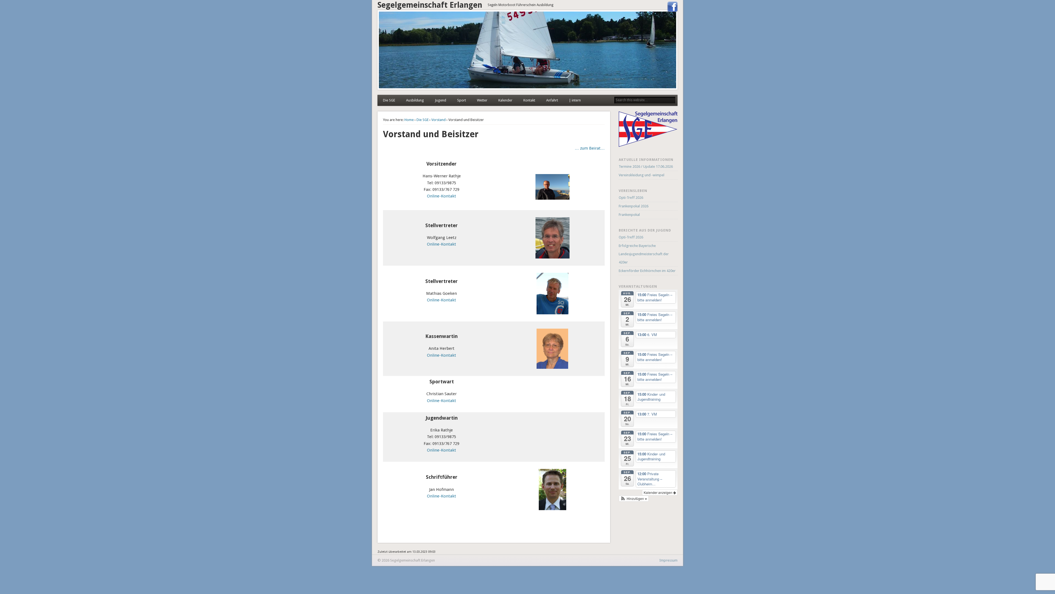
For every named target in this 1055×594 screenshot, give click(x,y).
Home (409, 120)
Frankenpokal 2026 (633, 206)
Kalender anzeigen (658, 492)
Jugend (440, 100)
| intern (575, 100)
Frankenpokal (629, 215)
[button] (634, 498)
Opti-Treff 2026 (631, 198)
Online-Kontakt (441, 196)
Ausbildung (415, 100)
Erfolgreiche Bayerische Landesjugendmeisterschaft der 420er (644, 254)
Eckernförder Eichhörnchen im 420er (647, 271)
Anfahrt (552, 100)
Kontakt (529, 100)
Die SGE (389, 100)
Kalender (505, 100)
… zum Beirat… (590, 148)
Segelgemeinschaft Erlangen (429, 5)
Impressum (668, 560)
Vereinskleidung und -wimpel (641, 175)
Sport (461, 100)
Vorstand (438, 120)
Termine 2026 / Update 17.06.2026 (646, 166)
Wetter (482, 100)
